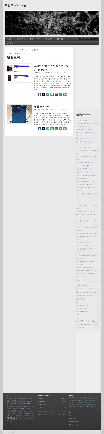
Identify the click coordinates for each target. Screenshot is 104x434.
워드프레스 (27, 416)
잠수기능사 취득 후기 (82, 246)
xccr (29, 406)
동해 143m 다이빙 (81, 142)
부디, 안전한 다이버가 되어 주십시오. (87, 227)
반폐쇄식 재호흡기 (27, 411)
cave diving (29, 398)
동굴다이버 (24, 408)
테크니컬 (21, 418)
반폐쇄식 (19, 411)
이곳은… (9, 39)
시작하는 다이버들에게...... (84, 308)
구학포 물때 (88, 398)
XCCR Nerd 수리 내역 (82, 139)
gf (17, 401)
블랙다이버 (15, 413)
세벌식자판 (59, 39)
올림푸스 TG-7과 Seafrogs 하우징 (85, 321)
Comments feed (74, 422)
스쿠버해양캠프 (28, 413)
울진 (22, 416)
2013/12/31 (37, 109)
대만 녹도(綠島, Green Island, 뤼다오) (87, 255)
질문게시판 (10, 43)
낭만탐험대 (80, 398)
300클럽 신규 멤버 (81, 129)
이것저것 (81, 402)
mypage (78, 318)
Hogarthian (29, 401)
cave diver (22, 398)
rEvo (29, 403)
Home (17, 50)
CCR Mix (79, 406)
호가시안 (9, 421)
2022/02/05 (37, 73)
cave (15, 397)
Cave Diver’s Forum (81, 400)
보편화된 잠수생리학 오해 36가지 (85, 215)
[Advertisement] (87, 77)
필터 (28, 419)
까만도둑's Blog (15, 5)
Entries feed (72, 418)
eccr (12, 401)
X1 (27, 406)
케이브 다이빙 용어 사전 (83, 305)
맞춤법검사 (92, 400)
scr (8, 406)
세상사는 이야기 (21, 39)
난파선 (17, 409)
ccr (8, 400)
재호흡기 (12, 418)
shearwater (12, 406)
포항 (25, 419)
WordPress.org (73, 425)
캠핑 (31, 39)
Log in (71, 415)
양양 (19, 415)
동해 (11, 411)
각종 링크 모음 (80, 299)
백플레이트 (9, 413)
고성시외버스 (73, 402)
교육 (9, 409)
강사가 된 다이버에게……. (83, 221)
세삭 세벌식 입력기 (88, 163)
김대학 (13, 408)
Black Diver (72, 398)
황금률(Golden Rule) (82, 311)
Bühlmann (9, 398)
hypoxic (8, 404)
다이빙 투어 (48, 39)
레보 (15, 410)
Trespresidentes (21, 406)
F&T (14, 401)
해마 (31, 418)
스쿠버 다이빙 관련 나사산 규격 (85, 132)
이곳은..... (79, 315)
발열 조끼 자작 (42, 106)
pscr (13, 403)
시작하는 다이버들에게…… (84, 205)
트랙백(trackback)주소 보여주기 (85, 261)
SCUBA (39, 39)
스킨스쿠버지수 (77, 404)
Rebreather (21, 403)
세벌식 (21, 413)
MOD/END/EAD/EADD (89, 406)
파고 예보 (87, 402)
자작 (32, 416)
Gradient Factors (22, 401)
